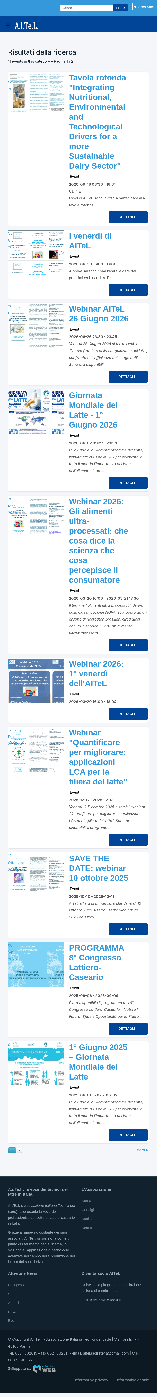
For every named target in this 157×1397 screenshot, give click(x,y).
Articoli (13, 1303)
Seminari (15, 1294)
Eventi (75, 176)
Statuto (87, 1228)
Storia (86, 1201)
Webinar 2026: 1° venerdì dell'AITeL (96, 673)
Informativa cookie (132, 1380)
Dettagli (127, 217)
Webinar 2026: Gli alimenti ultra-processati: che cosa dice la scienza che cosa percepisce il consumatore (98, 540)
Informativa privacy (91, 1380)
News (12, 1312)
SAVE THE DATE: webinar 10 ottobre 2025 (98, 868)
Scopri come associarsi (105, 1300)
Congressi (16, 1285)
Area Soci (145, 7)
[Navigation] (8, 26)
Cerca (120, 8)
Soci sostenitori (94, 1219)
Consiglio (89, 1210)
